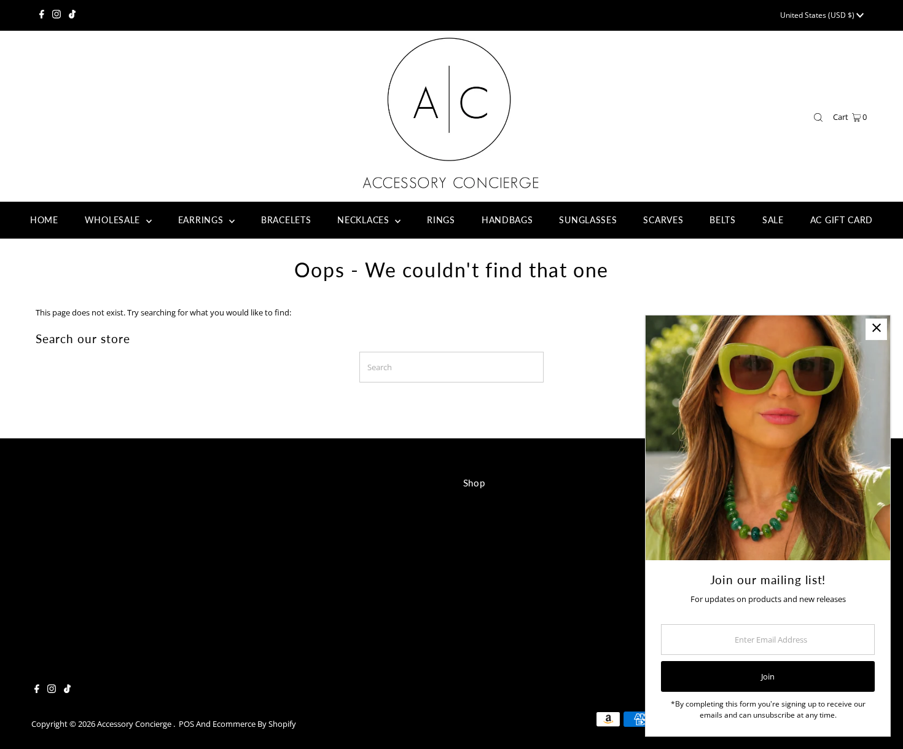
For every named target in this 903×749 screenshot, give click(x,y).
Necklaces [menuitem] (364, 220)
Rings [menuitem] (441, 220)
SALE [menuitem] (773, 220)
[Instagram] (56, 15)
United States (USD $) (818, 15)
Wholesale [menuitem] (114, 220)
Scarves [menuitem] (663, 220)
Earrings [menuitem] (202, 220)
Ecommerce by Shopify (254, 723)
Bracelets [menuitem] (286, 220)
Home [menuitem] (44, 220)
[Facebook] (41, 15)
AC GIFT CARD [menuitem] (841, 220)
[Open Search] (818, 117)
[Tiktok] (72, 15)
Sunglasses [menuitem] (588, 220)
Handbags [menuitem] (507, 220)
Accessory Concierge (135, 723)
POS (186, 723)
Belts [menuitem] (723, 220)
